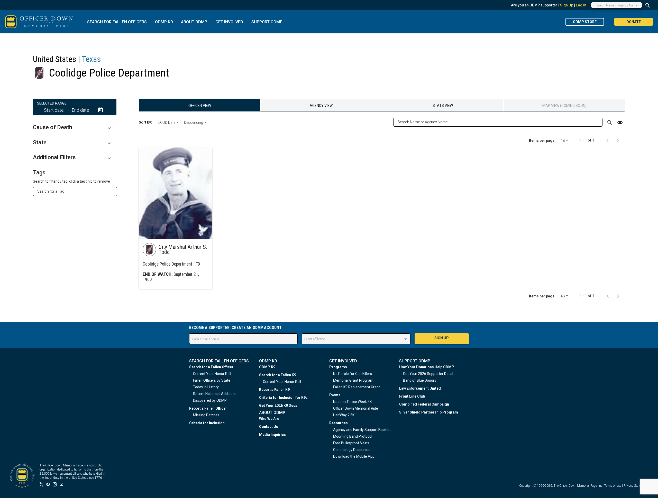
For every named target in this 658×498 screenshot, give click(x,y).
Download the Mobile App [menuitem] (353, 456)
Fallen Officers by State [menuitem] (211, 380)
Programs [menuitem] (338, 367)
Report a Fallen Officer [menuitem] (208, 408)
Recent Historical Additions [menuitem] (214, 394)
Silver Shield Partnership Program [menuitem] (428, 412)
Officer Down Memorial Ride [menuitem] (355, 408)
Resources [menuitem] (338, 423)
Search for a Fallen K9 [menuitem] (277, 375)
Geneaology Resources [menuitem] (351, 450)
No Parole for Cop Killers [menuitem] (352, 374)
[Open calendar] (100, 110)
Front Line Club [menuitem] (412, 396)
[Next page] (618, 140)
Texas (91, 59)
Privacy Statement (636, 485)
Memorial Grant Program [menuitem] (353, 380)
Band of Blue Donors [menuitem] (419, 380)
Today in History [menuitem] (206, 387)
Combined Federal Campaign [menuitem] (424, 404)
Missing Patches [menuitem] (206, 415)
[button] (74, 127)
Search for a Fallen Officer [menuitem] (211, 367)
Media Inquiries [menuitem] (272, 435)
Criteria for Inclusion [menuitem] (207, 423)
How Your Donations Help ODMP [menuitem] (426, 367)
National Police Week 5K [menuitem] (352, 402)
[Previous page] (607, 140)
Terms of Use (612, 485)
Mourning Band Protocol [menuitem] (352, 436)
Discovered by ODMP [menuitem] (210, 400)
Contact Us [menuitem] (268, 427)
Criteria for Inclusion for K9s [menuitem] (283, 398)
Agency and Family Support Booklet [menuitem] (362, 430)
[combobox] (77, 191)
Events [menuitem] (335, 395)
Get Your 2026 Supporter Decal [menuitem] (428, 374)
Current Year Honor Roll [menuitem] (212, 374)
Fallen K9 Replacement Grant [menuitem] (356, 387)
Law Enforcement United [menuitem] (420, 388)
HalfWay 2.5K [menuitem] (343, 415)
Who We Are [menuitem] (269, 419)
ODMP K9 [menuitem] (267, 367)
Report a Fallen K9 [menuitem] (274, 390)
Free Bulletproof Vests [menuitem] (351, 443)
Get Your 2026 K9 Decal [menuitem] (278, 405)
